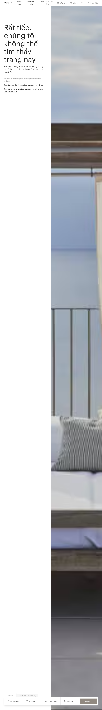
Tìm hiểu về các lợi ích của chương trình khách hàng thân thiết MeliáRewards (24, 90)
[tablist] (51, 695)
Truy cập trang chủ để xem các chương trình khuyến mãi (24, 85)
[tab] (10, 695)
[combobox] (83, 3)
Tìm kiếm (88, 701)
